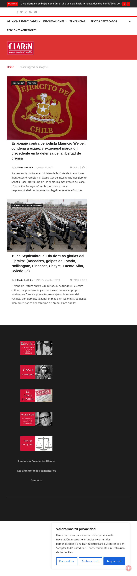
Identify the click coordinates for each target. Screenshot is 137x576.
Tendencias (77, 21)
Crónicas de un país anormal (27, 205)
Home (10, 67)
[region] (90, 546)
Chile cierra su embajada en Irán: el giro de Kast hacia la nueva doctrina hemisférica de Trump (74, 3)
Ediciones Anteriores (22, 30)
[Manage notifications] (128, 568)
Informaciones (53, 21)
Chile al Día (18, 83)
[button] (124, 4)
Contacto (36, 480)
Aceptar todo (114, 561)
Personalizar (66, 561)
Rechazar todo (90, 561)
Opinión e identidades (22, 21)
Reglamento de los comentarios (36, 470)
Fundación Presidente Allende (36, 461)
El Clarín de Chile (23, 167)
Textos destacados (104, 21)
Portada (32, 83)
